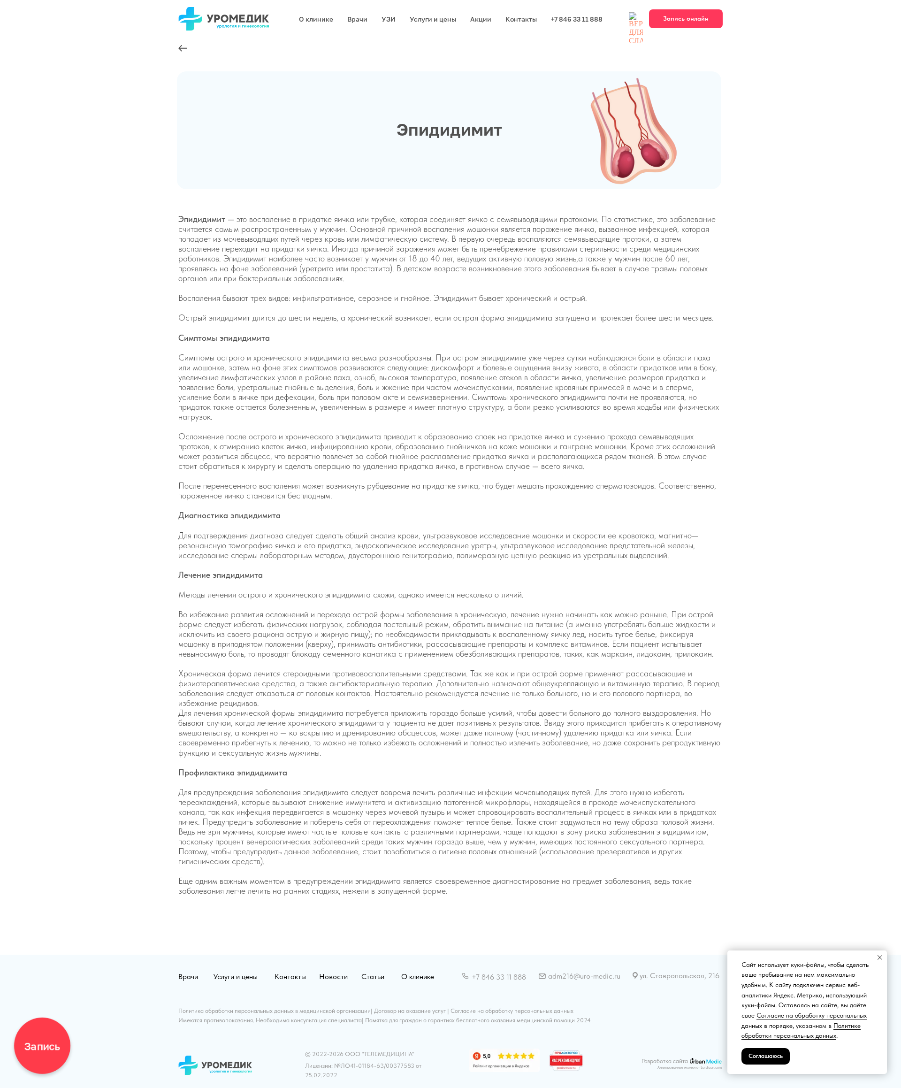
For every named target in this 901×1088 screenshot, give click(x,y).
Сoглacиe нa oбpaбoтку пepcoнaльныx (811, 1015)
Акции (480, 19)
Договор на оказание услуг (410, 1010)
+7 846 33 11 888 (577, 19)
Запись (42, 1045)
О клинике (316, 19)
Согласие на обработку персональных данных (511, 1010)
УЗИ (389, 19)
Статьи (372, 976)
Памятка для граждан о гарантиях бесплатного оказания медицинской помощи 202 (476, 1020)
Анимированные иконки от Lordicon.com (689, 1067)
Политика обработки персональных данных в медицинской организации (274, 1010)
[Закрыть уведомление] (880, 957)
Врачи (357, 19)
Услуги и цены (433, 19)
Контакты (521, 19)
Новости (333, 976)
